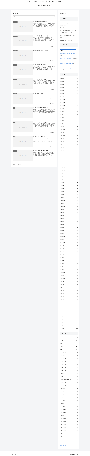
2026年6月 (69, 81)
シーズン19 (69, 427)
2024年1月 (69, 162)
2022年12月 (69, 200)
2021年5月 (69, 257)
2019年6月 (69, 325)
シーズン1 (69, 355)
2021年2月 (69, 266)
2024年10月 (69, 135)
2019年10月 (69, 314)
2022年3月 (69, 227)
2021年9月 (69, 245)
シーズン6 (69, 370)
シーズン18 (69, 424)
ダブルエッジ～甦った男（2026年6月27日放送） (69, 36)
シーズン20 (69, 430)
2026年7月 (69, 78)
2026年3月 (69, 90)
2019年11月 (69, 311)
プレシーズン (69, 352)
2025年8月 (69, 111)
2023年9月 (69, 173)
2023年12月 (69, 165)
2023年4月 (69, 188)
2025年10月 (69, 105)
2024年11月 (69, 132)
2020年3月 (69, 299)
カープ (69, 340)
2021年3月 (69, 263)
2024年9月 (69, 138)
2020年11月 (69, 275)
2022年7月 (69, 215)
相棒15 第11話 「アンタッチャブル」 (68, 49)
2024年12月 (69, 129)
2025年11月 (69, 102)
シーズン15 (69, 412)
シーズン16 (69, 418)
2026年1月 (69, 96)
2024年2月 (69, 159)
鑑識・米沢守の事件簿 (69, 379)
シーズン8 (69, 382)
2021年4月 (69, 260)
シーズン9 (69, 385)
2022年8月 (69, 212)
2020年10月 (69, 278)
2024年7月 (69, 144)
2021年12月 (69, 236)
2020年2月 (69, 302)
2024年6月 (69, 147)
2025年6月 (69, 117)
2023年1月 (69, 197)
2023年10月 (69, 170)
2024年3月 (69, 156)
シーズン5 (69, 367)
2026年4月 (69, 87)
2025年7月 (69, 114)
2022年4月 (69, 224)
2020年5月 (69, 293)
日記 (69, 337)
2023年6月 (69, 182)
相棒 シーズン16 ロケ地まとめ (66, 63)
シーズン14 (69, 409)
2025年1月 (69, 126)
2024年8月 (69, 141)
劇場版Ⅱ (69, 388)
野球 (69, 343)
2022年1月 (69, 233)
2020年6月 (69, 290)
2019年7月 (69, 322)
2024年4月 (69, 153)
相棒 (69, 349)
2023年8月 (69, 176)
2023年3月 (69, 191)
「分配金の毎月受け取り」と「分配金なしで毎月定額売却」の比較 (69, 31)
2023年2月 (69, 194)
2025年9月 (69, 108)
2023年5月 (69, 185)
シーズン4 (69, 364)
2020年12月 (69, 272)
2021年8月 (69, 248)
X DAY (69, 397)
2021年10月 (69, 242)
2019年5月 (69, 328)
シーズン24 (69, 442)
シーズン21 (69, 433)
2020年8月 (69, 284)
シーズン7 (69, 376)
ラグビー (69, 346)
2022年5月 (69, 221)
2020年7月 (69, 287)
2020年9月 (69, 281)
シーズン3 (69, 361)
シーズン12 (69, 400)
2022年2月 (69, 230)
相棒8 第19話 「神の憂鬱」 (66, 58)
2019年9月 (69, 316)
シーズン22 (69, 436)
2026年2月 (69, 93)
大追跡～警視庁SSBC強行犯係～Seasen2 (67, 26)
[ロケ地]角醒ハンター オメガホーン (67, 23)
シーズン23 (69, 439)
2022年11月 (69, 203)
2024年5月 (69, 150)
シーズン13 (69, 406)
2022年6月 (69, 218)
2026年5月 (69, 84)
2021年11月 (69, 239)
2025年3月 (69, 120)
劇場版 (69, 373)
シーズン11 (69, 394)
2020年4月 (69, 296)
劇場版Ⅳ (69, 415)
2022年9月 (69, 209)
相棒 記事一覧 (63, 445)
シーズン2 (69, 358)
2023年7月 (69, 179)
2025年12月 (69, 99)
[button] (54, 17)
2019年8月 (69, 319)
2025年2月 (69, 123)
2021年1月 (69, 269)
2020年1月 (69, 305)
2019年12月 (69, 308)
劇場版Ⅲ (69, 403)
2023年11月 (69, 167)
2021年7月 (69, 251)
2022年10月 (69, 206)
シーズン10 (69, 391)
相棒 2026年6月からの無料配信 (67, 40)
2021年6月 (69, 254)
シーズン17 (69, 421)
